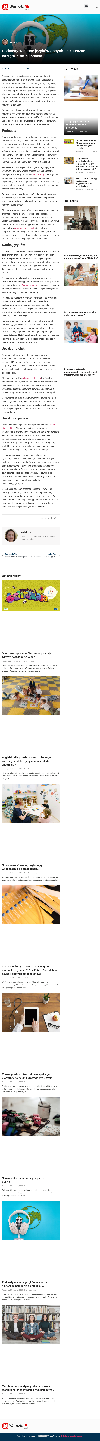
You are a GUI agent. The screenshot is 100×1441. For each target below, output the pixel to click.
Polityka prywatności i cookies (72, 1436)
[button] (86, 6)
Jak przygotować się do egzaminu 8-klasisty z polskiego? (77, 124)
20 (37, 1412)
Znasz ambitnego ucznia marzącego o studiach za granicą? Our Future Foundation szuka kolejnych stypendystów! (29, 970)
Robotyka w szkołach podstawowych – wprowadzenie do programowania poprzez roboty (81, 372)
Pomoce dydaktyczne (25, 69)
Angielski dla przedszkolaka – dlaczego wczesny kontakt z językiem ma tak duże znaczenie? (27, 761)
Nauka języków (8, 69)
